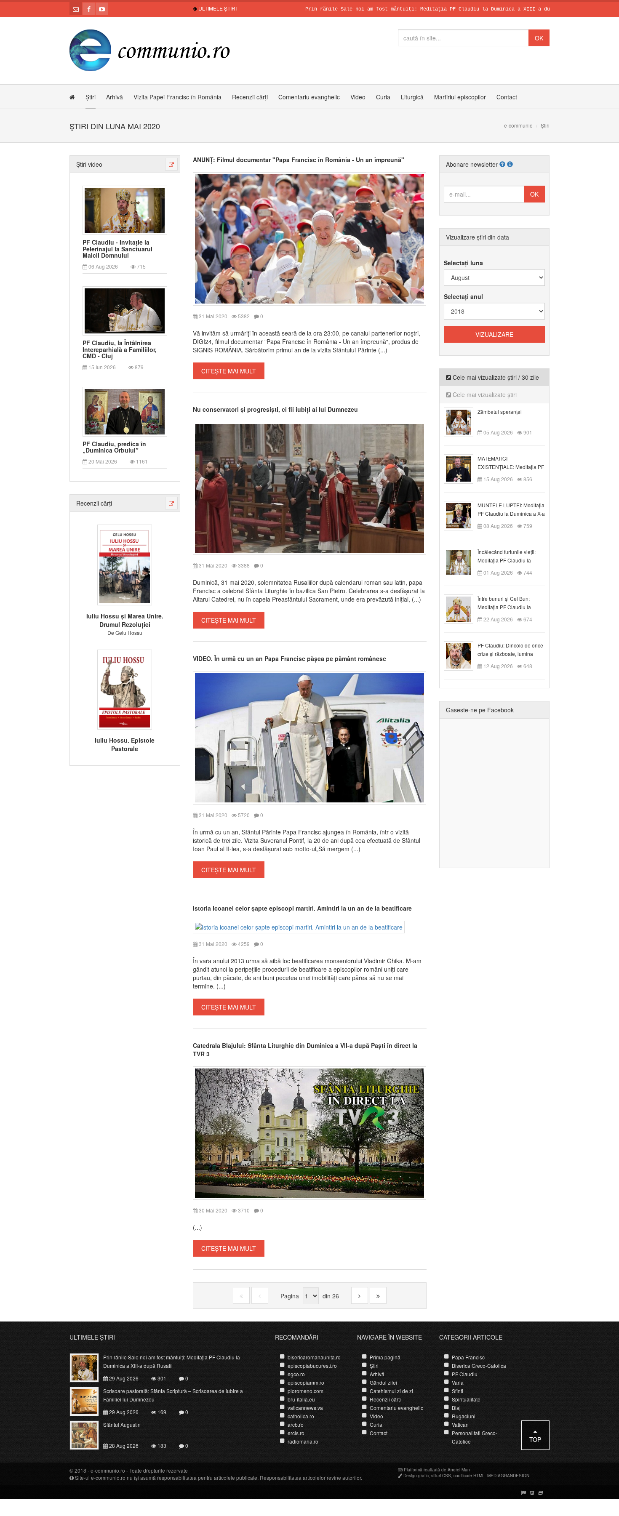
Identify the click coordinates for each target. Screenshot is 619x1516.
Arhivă (114, 97)
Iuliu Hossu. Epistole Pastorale (125, 744)
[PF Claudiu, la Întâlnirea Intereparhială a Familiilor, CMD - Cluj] (124, 310)
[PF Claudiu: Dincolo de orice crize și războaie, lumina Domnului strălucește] (463, 655)
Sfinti (457, 1390)
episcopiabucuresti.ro (312, 1365)
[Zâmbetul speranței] (463, 421)
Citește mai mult (228, 371)
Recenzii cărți (250, 97)
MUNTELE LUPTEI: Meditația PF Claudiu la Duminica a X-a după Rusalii (511, 513)
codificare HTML (469, 1476)
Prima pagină (385, 1357)
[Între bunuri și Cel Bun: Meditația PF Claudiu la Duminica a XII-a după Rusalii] (463, 608)
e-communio (518, 125)
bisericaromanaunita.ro (314, 1357)
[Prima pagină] (241, 1295)
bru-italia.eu (301, 1399)
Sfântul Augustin (122, 1424)
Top (535, 1439)
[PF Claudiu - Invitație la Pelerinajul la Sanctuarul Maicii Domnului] (124, 209)
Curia (383, 97)
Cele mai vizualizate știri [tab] (484, 394)
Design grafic (416, 1476)
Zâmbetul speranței (500, 411)
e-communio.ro (108, 1470)
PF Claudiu (465, 1373)
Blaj (456, 1407)
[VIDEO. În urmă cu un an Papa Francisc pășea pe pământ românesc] (310, 737)
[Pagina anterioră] (259, 1295)
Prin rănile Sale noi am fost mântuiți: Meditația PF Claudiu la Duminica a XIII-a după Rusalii (400, 9)
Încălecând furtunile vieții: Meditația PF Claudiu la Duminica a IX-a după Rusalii (511, 560)
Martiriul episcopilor (460, 97)
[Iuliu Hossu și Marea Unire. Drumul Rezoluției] (124, 564)
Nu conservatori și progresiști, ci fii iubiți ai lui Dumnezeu (275, 409)
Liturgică (412, 97)
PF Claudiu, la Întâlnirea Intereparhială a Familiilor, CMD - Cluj (120, 349)
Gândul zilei (383, 1382)
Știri (90, 97)
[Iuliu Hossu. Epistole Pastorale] (124, 688)
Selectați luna (463, 262)
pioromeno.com (305, 1390)
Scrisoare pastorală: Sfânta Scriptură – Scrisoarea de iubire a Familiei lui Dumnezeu (173, 1395)
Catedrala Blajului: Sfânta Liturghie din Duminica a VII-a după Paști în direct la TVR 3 (305, 1049)
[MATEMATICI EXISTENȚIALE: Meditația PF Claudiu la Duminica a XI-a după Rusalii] (463, 468)
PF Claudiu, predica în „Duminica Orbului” (114, 447)
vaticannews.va (305, 1407)
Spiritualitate (466, 1399)
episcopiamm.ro (306, 1382)
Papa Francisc (468, 1357)
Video (358, 97)
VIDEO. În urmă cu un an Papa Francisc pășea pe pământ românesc (289, 658)
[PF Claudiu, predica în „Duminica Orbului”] (124, 411)
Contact (506, 97)
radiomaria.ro (303, 1441)
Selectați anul (463, 296)
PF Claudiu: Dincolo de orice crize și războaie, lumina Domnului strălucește (510, 654)
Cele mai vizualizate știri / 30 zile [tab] (495, 377)
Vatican (460, 1424)
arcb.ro (296, 1424)
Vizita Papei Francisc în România (177, 97)
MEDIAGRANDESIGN (508, 1476)
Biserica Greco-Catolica (479, 1365)
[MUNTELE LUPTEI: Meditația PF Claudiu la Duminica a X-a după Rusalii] (463, 515)
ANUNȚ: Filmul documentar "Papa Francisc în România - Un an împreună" (298, 159)
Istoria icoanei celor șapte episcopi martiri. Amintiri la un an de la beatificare (302, 908)
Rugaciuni (463, 1416)
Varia (458, 1382)
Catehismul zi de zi (391, 1390)
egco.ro (296, 1373)
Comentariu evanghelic (309, 97)
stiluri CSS (441, 1476)
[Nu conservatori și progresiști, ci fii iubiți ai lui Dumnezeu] (310, 487)
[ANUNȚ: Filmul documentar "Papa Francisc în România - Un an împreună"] (310, 238)
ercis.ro (296, 1432)
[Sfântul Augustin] (89, 1434)
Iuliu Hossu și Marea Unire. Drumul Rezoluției (124, 620)
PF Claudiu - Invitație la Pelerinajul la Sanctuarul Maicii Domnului (117, 248)
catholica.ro (301, 1416)
